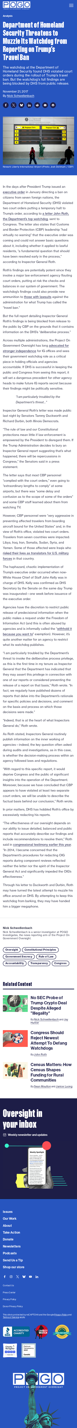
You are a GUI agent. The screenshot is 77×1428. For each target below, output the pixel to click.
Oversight (11, 949)
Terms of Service (11, 1317)
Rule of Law (46, 956)
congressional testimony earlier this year (42, 844)
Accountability (14, 963)
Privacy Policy (61, 1314)
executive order (14, 192)
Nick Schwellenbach (17, 928)
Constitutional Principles (40, 949)
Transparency (39, 963)
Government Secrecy (18, 956)
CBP (70, 166)
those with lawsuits (37, 297)
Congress (60, 963)
